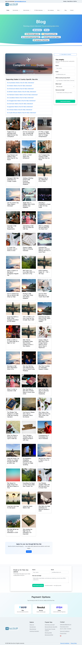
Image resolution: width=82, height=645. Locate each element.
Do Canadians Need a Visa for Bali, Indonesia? (20, 98)
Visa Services (33, 627)
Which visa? (58, 84)
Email (57, 71)
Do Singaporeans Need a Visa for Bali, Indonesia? (21, 101)
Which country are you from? (63, 77)
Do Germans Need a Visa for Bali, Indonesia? (20, 104)
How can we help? (60, 90)
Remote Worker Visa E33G (51, 627)
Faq (47, 30)
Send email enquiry (65, 101)
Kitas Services (33, 629)
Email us (29, 551)
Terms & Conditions (64, 631)
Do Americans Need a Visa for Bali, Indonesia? (20, 89)
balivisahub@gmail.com (20, 1)
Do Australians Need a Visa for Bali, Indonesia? (20, 83)
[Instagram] (60, 636)
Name (57, 65)
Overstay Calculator (34, 631)
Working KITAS (48, 632)
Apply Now (38, 30)
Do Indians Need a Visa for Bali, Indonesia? (19, 86)
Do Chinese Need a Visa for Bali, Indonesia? (19, 110)
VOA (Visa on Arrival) (50, 624)
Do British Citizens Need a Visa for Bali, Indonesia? (21, 92)
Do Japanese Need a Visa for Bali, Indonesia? (20, 107)
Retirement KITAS (49, 635)
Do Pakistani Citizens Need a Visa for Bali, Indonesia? (22, 95)
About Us (32, 624)
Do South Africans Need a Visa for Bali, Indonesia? (21, 113)
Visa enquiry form (64, 626)
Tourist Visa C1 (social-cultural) (50, 629)
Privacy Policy (63, 633)
